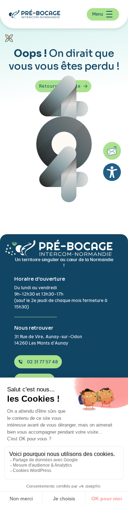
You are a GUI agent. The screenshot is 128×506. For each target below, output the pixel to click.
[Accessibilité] (112, 172)
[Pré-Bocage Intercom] (37, 14)
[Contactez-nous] (112, 151)
